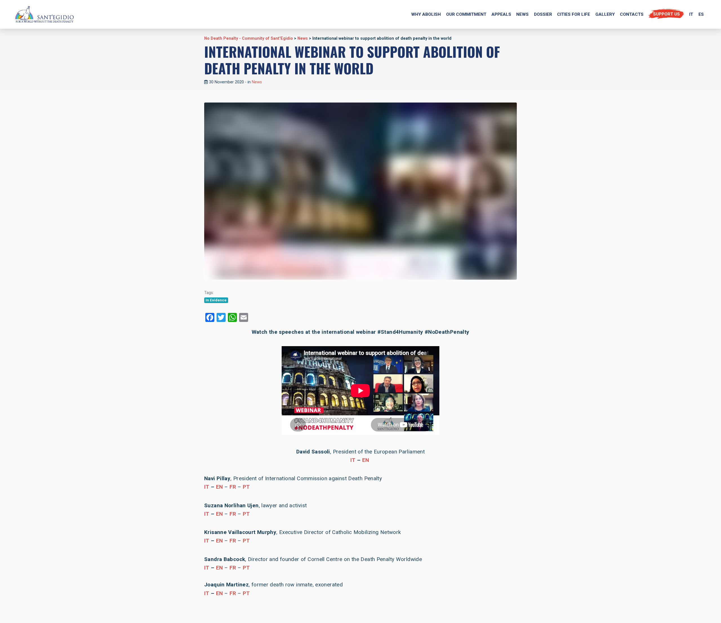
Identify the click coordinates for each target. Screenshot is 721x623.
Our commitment (466, 14)
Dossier (543, 14)
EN (365, 460)
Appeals (501, 14)
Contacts (632, 14)
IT (353, 460)
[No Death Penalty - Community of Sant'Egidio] (44, 14)
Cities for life (573, 14)
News (522, 14)
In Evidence (216, 300)
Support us (666, 14)
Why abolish (426, 14)
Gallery (605, 14)
